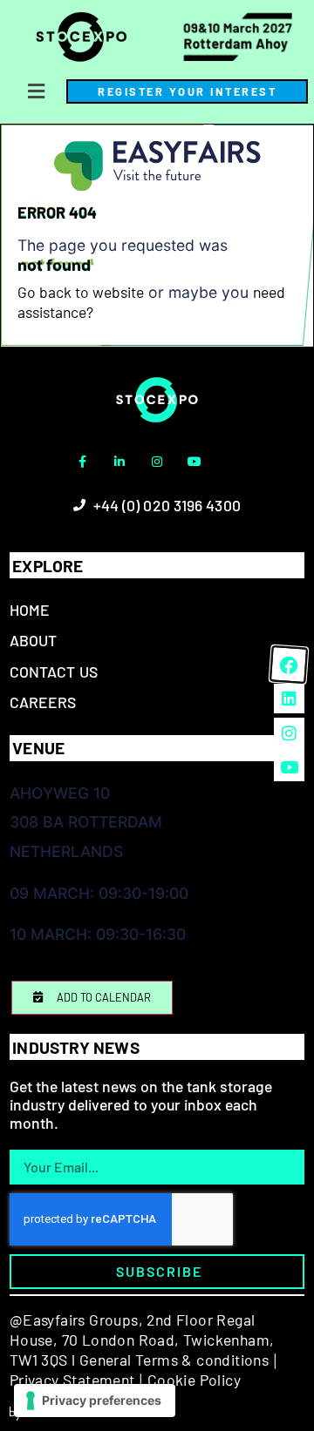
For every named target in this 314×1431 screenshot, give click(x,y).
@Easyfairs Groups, (76, 1319)
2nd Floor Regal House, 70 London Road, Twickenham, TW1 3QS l (142, 1339)
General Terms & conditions (174, 1359)
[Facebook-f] (82, 461)
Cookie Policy (194, 1379)
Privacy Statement (72, 1379)
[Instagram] (157, 461)
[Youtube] (194, 461)
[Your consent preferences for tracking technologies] (94, 1400)
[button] (36, 92)
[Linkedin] (289, 698)
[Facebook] (288, 664)
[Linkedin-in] (119, 461)
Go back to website (80, 291)
